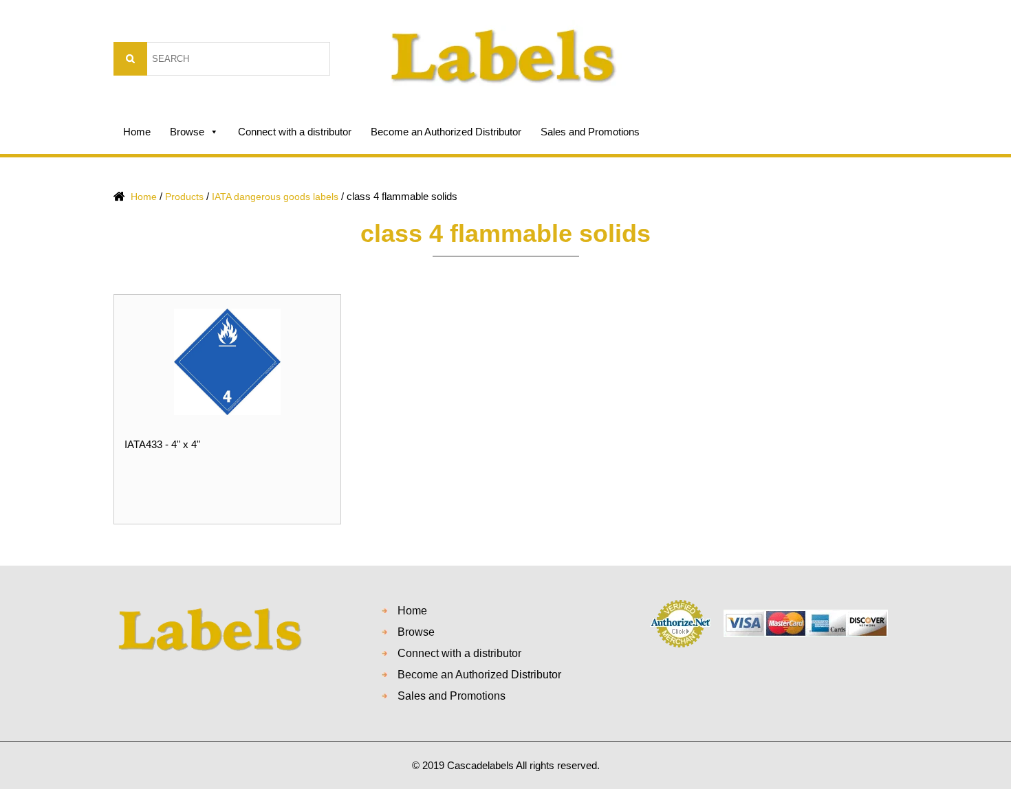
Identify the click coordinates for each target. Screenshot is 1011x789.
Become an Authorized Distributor (446, 131)
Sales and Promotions (590, 131)
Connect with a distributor (294, 131)
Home (137, 131)
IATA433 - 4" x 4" (162, 444)
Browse (187, 131)
